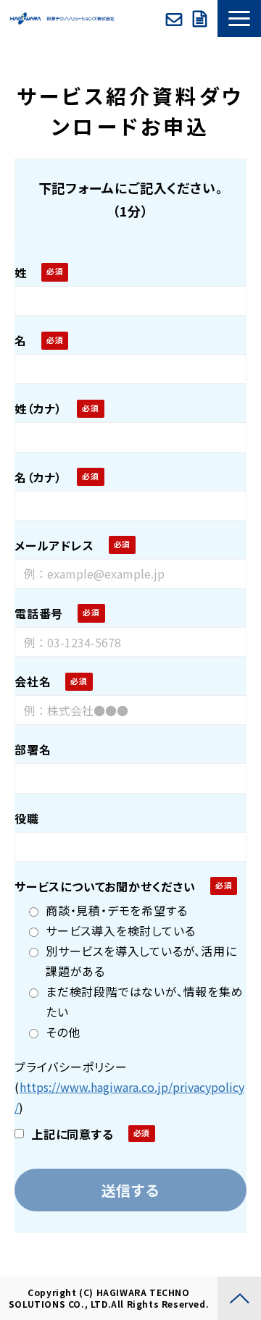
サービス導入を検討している (120, 930)
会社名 (32, 681)
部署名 (32, 749)
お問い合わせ (175, 18)
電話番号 (38, 613)
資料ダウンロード (201, 18)
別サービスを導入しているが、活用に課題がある (141, 961)
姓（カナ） (38, 408)
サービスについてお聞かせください (105, 886)
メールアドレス (54, 545)
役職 (26, 818)
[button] (239, 18)
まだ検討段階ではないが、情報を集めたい (145, 1001)
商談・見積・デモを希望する (116, 910)
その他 (63, 1032)
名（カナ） (38, 477)
